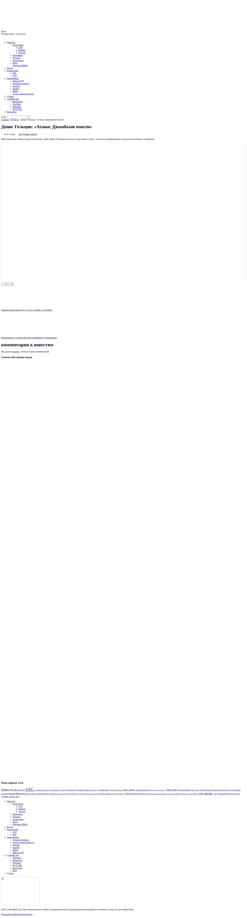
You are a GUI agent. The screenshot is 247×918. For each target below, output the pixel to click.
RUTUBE (17, 109)
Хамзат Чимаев (151, 794)
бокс (201, 793)
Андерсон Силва (82, 790)
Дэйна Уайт (171, 790)
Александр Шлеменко (67, 790)
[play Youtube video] (123, 211)
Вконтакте (18, 101)
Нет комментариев (28, 134)
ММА (15, 91)
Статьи (10, 96)
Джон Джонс (128, 790)
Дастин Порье (104, 790)
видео (208, 793)
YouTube (17, 104)
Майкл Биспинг (43, 794)
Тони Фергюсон (91, 794)
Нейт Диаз (75, 794)
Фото (15, 63)
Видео (10, 68)
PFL (15, 73)
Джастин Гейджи (116, 790)
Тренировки (13, 78)
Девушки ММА (20, 65)
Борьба (16, 88)
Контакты (11, 112)
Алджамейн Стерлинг (41, 790)
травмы (4, 796)
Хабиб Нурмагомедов (134, 793)
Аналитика (18, 60)
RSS (15, 870)
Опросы (16, 58)
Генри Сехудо (94, 790)
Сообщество (13, 99)
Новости (11, 42)
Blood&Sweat (16, 790)
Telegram (17, 106)
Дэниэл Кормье (184, 790)
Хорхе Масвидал (162, 794)
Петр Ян (82, 794)
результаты (235, 794)
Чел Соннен (185, 794)
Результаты (18, 45)
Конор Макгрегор (18, 793)
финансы (12, 797)
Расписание (12, 71)
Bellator (21, 50)
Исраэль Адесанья (218, 790)
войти (16, 351)
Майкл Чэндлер (54, 794)
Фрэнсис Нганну (118, 794)
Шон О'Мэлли (194, 794)
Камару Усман (231, 790)
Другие (21, 53)
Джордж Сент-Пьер (143, 790)
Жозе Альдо (196, 790)
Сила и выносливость (23, 94)
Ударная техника (21, 83)
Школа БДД (18, 81)
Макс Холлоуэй (66, 794)
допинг (215, 794)
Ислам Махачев (206, 790)
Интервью (18, 55)
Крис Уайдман (32, 794)
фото (18, 797)
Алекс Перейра (54, 790)
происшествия (224, 794)
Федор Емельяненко (104, 794)
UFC (20, 47)
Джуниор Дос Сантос (157, 790)
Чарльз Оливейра (174, 794)
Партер (16, 86)
